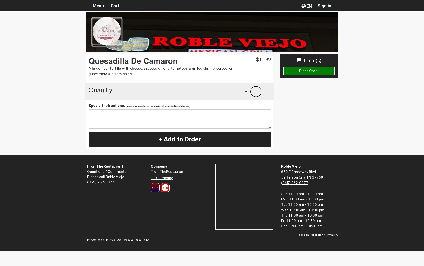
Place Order (309, 71)
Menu (98, 5)
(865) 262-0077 (100, 182)
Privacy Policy (95, 239)
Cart (115, 5)
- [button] (246, 91)
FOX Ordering (162, 178)
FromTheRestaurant (168, 171)
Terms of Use (114, 239)
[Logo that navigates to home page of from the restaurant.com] (155, 187)
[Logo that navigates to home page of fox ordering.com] (165, 187)
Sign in (324, 5)
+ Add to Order (180, 139)
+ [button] (266, 91)
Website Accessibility (136, 239)
